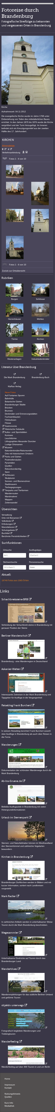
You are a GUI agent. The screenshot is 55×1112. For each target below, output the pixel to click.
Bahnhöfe (9, 398)
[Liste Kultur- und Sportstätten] (3, 432)
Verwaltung (7, 515)
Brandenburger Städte (15, 404)
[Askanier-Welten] (27, 691)
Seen (7, 472)
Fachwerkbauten (12, 417)
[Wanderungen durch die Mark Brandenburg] (27, 767)
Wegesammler (9, 932)
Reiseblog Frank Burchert (16, 705)
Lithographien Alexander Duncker (20, 441)
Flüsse (8, 423)
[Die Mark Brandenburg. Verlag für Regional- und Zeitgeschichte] (14, 374)
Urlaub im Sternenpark (14, 817)
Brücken (8, 407)
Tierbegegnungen (13, 487)
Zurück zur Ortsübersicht (13, 271)
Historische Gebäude (14, 429)
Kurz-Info (9, 1103)
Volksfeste (6, 521)
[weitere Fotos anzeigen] (4, 159)
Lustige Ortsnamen (14, 444)
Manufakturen (8, 527)
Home (7, 1079)
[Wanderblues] (27, 991)
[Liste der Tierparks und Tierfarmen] (3, 490)
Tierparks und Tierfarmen (16, 490)
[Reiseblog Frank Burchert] (27, 728)
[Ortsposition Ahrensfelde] (4, 149)
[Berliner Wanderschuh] (27, 658)
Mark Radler (8, 896)
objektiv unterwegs (12, 1005)
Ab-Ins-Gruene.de (11, 781)
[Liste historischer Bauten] (3, 429)
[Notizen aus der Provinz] (27, 919)
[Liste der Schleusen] (3, 475)
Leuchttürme (11, 438)
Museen (8, 447)
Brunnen (9, 411)
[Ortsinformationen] (10, 149)
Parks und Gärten (13, 456)
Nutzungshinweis (12, 1094)
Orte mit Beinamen (10, 518)
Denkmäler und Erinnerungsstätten (21, 414)
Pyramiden (10, 463)
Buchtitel (6, 533)
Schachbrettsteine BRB (14, 599)
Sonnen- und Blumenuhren (17, 481)
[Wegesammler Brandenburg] (27, 955)
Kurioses (9, 435)
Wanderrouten (11, 493)
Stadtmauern (11, 484)
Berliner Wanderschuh (14, 635)
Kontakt (8, 1088)
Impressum (10, 1085)
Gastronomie (11, 426)
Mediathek (9, 1106)
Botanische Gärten (13, 401)
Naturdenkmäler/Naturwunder (18, 450)
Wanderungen (9, 744)
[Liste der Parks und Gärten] (3, 456)
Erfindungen (7, 524)
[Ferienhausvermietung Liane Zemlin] (27, 840)
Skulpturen (10, 478)
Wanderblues (9, 969)
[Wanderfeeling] (27, 1064)
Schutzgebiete (8, 530)
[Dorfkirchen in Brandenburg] (27, 879)
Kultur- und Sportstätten (16, 432)
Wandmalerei (11, 496)
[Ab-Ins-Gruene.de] (27, 803)
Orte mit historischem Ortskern (19, 453)
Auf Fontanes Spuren (15, 395)
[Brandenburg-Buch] (40, 374)
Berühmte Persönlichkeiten (14, 536)
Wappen (8, 499)
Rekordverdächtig (13, 469)
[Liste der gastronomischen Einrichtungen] (3, 426)
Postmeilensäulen (13, 460)
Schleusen (10, 475)
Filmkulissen (10, 420)
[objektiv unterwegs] (27, 1028)
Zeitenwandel (11, 502)
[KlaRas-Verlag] (14, 383)
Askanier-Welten (10, 669)
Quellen (8, 466)
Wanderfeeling (9, 1041)
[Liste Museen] (3, 447)
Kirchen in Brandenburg (15, 857)
